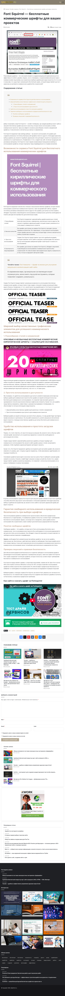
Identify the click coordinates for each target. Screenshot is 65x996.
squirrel (13, 630)
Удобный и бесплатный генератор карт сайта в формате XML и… (31, 758)
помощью (39, 960)
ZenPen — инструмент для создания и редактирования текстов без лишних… (35, 772)
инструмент (26, 960)
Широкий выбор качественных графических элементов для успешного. (31, 102)
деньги (42, 957)
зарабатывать (54, 957)
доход (47, 957)
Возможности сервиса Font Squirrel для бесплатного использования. (30, 99)
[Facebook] (21, 637)
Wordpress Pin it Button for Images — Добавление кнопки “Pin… (31, 779)
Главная (7, 9)
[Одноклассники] (36, 637)
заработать (4, 960)
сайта (60, 960)
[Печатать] (44, 637)
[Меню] (63, 3)
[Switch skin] (60, 3)
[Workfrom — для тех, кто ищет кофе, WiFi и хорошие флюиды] (32, 674)
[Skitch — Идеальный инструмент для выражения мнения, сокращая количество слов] (11, 897)
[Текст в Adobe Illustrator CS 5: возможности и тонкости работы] (32, 910)
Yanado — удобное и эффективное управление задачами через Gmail (31, 662)
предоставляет (47, 960)
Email (3, 726)
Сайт (35, 726)
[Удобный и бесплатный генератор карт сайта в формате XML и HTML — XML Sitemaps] (12, 654)
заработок (18, 960)
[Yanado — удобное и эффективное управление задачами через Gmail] (32, 654)
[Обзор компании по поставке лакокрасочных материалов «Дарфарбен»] (8, 753)
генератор (36, 957)
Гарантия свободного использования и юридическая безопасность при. (31, 111)
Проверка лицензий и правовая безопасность (26, 116)
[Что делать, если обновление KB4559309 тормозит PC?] (11, 940)
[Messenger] (40, 637)
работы (54, 960)
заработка (12, 960)
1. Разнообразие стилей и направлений (24, 104)
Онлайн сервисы (14, 9)
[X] (24, 637)
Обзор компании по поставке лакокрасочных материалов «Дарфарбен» (33, 751)
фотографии (24, 963)
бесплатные (19, 630)
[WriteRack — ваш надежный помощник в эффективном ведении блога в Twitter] (53, 897)
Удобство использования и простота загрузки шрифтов (26, 109)
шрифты (32, 630)
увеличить (16, 963)
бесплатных (20, 957)
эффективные (32, 963)
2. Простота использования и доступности (25, 106)
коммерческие (26, 630)
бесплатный (12, 957)
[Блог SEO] (8, 2)
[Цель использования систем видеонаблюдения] (53, 927)
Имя (2, 719)
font (9, 630)
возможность (28, 957)
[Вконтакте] (32, 637)
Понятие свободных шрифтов (21, 114)
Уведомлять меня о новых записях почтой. (14, 736)
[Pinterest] (28, 637)
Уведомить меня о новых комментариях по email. (16, 733)
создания (10, 963)
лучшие (33, 960)
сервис (3, 963)
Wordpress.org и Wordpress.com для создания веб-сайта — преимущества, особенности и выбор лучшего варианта (52, 683)
